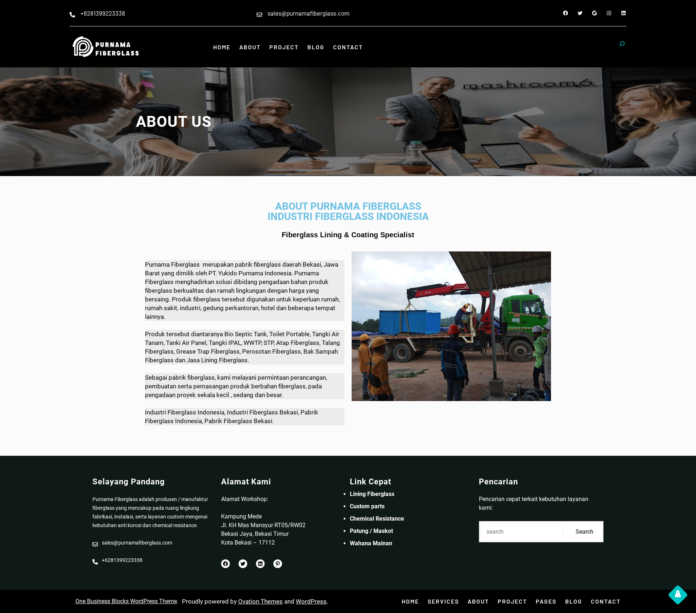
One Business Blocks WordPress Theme (126, 601)
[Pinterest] (277, 563)
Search (584, 531)
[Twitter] (580, 13)
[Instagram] (609, 13)
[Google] (594, 13)
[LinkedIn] (623, 13)
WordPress (311, 601)
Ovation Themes (260, 601)
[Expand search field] (622, 47)
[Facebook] (565, 13)
